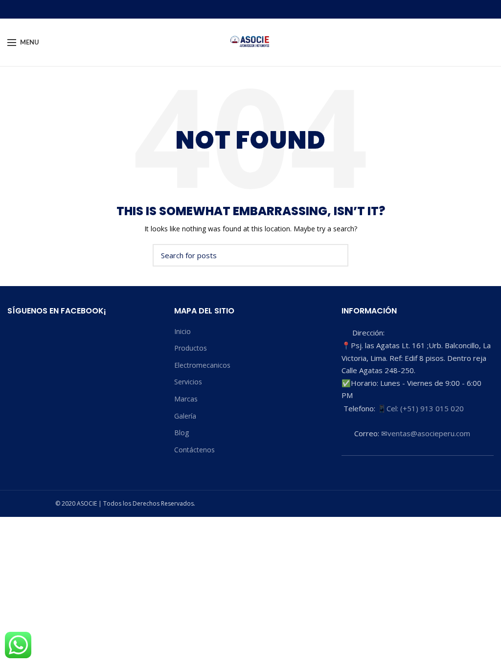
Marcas (186, 398)
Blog (181, 432)
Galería (185, 416)
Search (335, 255)
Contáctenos (194, 449)
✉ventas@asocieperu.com (425, 433)
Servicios (188, 381)
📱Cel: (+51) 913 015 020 (420, 408)
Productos (190, 348)
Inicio (182, 331)
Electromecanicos (202, 365)
